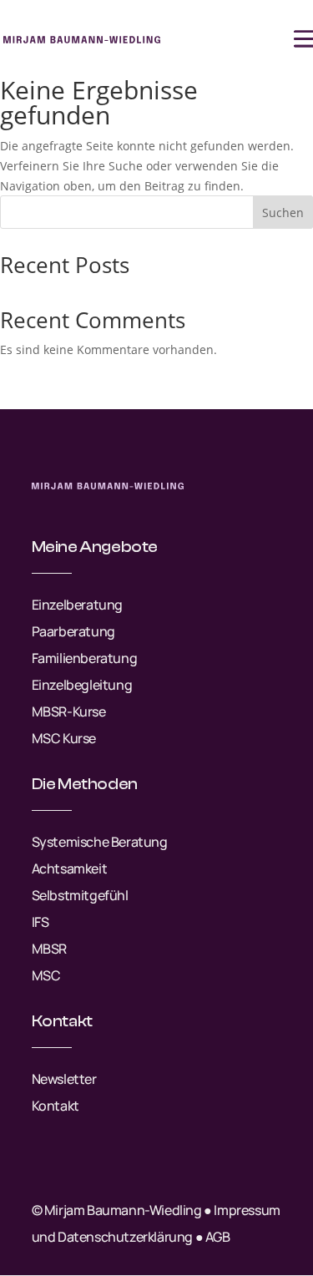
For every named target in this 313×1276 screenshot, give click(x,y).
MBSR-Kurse (69, 711)
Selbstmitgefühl (80, 895)
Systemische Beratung (100, 842)
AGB (217, 1237)
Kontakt (55, 1105)
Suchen (283, 212)
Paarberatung (73, 631)
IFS (40, 922)
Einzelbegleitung (82, 685)
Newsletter (64, 1079)
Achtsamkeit (70, 868)
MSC (46, 975)
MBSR (49, 948)
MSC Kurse (64, 738)
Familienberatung (85, 658)
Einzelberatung (77, 604)
